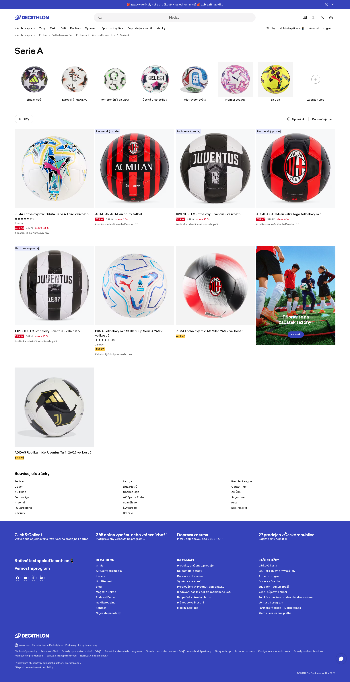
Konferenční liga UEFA (114, 99)
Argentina (238, 497)
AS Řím (236, 491)
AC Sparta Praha (134, 497)
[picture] (54, 168)
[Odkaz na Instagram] (33, 578)
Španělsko (130, 502)
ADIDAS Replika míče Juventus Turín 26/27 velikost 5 (53, 452)
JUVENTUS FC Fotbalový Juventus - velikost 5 (208, 214)
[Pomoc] (313, 17)
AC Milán (20, 491)
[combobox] (323, 119)
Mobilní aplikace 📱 (291, 28)
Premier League (235, 99)
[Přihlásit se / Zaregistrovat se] (322, 17)
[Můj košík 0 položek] (331, 17)
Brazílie (128, 513)
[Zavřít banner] (332, 4)
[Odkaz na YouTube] (25, 578)
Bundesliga (22, 497)
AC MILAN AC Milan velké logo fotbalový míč (288, 214)
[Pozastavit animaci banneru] (327, 4)
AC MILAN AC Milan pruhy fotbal (118, 214)
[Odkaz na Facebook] (17, 578)
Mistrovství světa (195, 99)
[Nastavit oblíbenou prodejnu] (304, 17)
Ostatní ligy (238, 486)
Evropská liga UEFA (74, 99)
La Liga (275, 99)
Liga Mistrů (130, 486)
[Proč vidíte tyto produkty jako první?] (289, 119)
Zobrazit (296, 334)
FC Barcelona (23, 507)
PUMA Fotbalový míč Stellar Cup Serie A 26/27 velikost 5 (129, 333)
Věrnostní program (321, 28)
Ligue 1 (19, 486)
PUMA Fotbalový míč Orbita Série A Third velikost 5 (52, 214)
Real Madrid (239, 507)
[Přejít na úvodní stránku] (32, 17)
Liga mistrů (34, 99)
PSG (234, 502)
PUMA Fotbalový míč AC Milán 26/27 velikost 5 (210, 331)
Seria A (19, 481)
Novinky (20, 513)
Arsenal (20, 502)
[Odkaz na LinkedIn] (41, 578)
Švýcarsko (130, 507)
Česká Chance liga (155, 99)
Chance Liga (131, 491)
